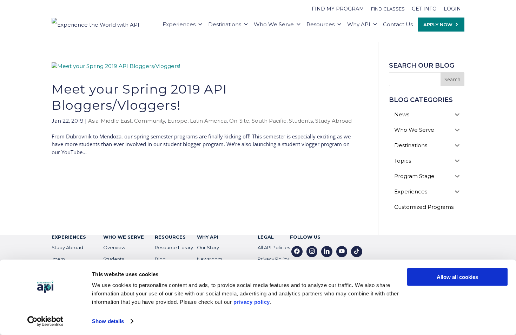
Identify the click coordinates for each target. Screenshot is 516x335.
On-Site (239, 120)
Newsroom (209, 259)
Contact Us (398, 24)
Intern (58, 259)
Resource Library (174, 247)
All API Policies (274, 247)
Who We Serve (274, 24)
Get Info (424, 9)
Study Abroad (333, 120)
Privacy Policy (273, 259)
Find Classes (388, 9)
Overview (114, 247)
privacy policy (251, 302)
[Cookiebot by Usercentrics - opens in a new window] (45, 321)
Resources (320, 24)
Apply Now (437, 24)
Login (452, 9)
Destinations (224, 24)
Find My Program (338, 9)
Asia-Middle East (110, 120)
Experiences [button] (179, 24)
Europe (177, 120)
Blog (160, 259)
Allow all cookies (457, 277)
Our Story (208, 247)
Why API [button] (358, 24)
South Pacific (269, 120)
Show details (108, 321)
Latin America (208, 120)
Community (149, 120)
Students (301, 120)
